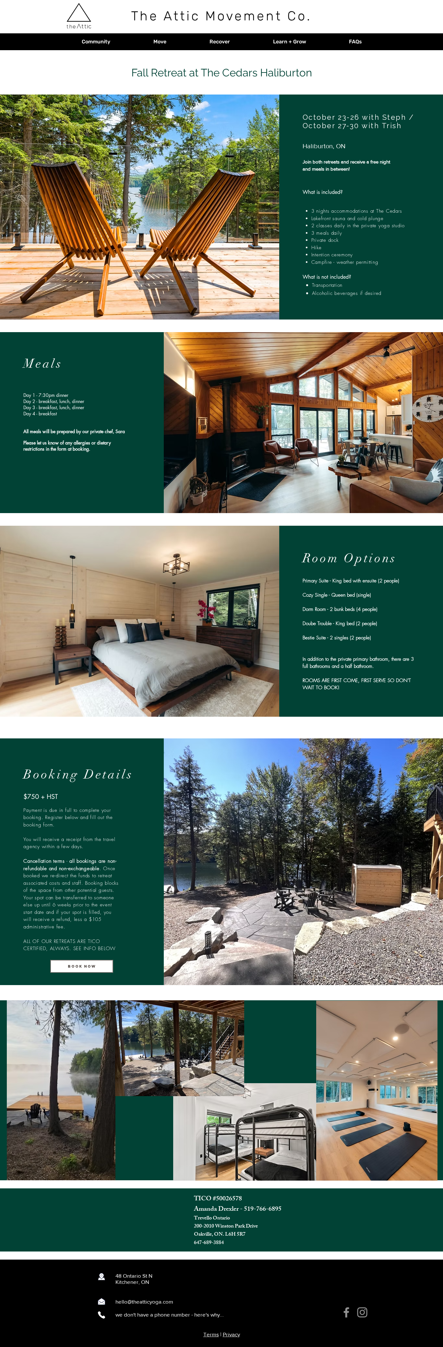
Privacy (231, 1334)
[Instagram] (362, 1312)
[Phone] (101, 1315)
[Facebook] (346, 1312)
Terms (211, 1334)
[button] (96, 42)
